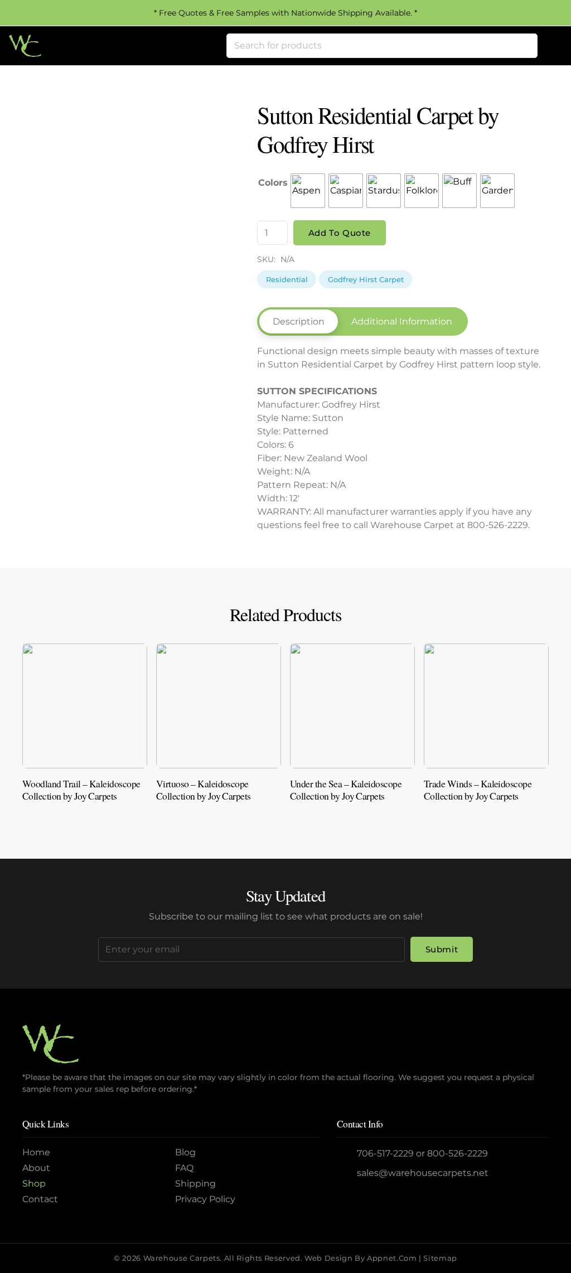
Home (36, 1152)
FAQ (184, 1168)
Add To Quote (339, 233)
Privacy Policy (205, 1199)
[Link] (84, 733)
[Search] (525, 45)
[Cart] (550, 45)
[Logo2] (25, 46)
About (36, 1168)
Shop (34, 1183)
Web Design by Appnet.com (360, 1258)
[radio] (308, 190)
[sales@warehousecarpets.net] (347, 1173)
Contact (40, 1199)
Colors (273, 182)
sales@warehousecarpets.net (422, 1173)
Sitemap (440, 1258)
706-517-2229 (385, 1153)
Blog (185, 1152)
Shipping (195, 1183)
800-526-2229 (457, 1153)
